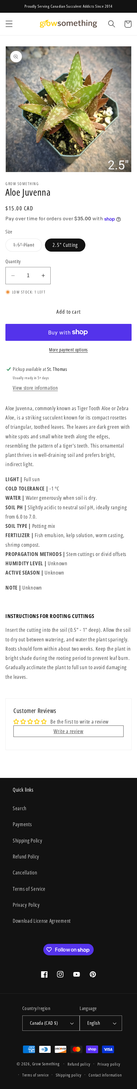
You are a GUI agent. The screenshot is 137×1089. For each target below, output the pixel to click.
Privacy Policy (26, 904)
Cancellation (25, 872)
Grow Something (46, 1064)
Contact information (105, 1075)
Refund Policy (26, 856)
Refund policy (79, 1064)
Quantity (13, 261)
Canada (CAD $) (44, 1023)
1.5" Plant (27, 246)
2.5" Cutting (65, 244)
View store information (35, 387)
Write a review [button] (68, 731)
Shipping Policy (27, 840)
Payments (22, 824)
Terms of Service (29, 888)
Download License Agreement (42, 920)
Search (19, 808)
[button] (9, 24)
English (93, 1023)
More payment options (68, 350)
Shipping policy (69, 1075)
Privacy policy (108, 1064)
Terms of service (35, 1075)
